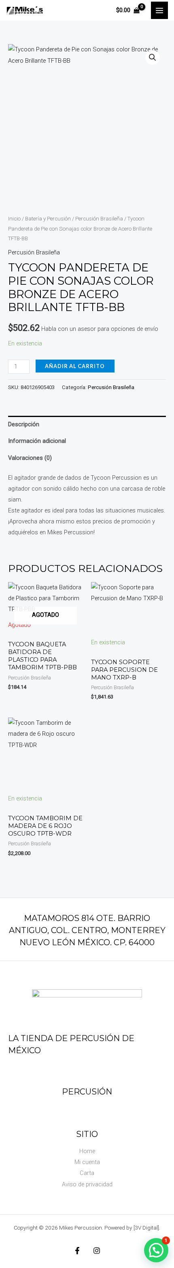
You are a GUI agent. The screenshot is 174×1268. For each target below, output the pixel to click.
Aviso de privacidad (87, 1184)
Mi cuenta (87, 1162)
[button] (152, 57)
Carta (87, 1173)
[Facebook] (77, 1250)
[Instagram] (96, 1250)
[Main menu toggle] (159, 10)
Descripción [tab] (23, 424)
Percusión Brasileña (99, 219)
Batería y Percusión (48, 219)
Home (87, 1151)
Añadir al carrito (75, 366)
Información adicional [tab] (37, 441)
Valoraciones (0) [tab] (30, 457)
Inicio (14, 219)
